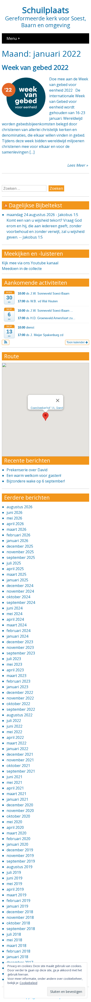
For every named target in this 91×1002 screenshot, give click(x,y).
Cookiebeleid (28, 983)
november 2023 (20, 647)
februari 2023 (18, 681)
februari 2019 (18, 900)
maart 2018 (16, 945)
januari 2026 (17, 540)
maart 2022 (16, 743)
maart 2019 (16, 894)
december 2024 (20, 585)
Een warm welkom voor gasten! (34, 475)
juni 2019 (14, 878)
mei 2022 (14, 731)
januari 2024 (17, 636)
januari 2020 (17, 844)
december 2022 (20, 692)
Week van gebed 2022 (35, 67)
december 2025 (20, 546)
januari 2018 (17, 956)
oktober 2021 (18, 765)
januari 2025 (17, 580)
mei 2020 (14, 821)
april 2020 (15, 827)
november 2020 (20, 810)
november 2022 (20, 698)
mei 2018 (14, 939)
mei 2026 (14, 518)
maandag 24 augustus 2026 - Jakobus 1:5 (42, 214)
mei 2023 (14, 664)
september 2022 (21, 709)
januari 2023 (17, 686)
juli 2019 (14, 872)
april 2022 (15, 737)
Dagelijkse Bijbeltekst (35, 205)
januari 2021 (17, 799)
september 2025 (21, 557)
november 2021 (20, 760)
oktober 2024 (18, 596)
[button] (5, 342)
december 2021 (20, 754)
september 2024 (21, 602)
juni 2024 (14, 608)
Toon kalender (75, 342)
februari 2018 (18, 951)
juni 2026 (14, 512)
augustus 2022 (19, 715)
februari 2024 (18, 630)
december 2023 (20, 641)
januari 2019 (17, 906)
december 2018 (20, 911)
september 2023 (21, 653)
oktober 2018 (18, 923)
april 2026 (15, 523)
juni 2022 (14, 726)
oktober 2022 (18, 703)
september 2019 (21, 861)
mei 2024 (14, 613)
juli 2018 (14, 934)
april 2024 (15, 619)
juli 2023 (14, 658)
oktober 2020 (18, 816)
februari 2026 (18, 535)
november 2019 (20, 855)
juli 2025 (14, 563)
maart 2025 (16, 574)
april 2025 (15, 568)
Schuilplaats (45, 9)
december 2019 (20, 849)
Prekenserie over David (27, 469)
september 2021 (21, 771)
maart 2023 (16, 675)
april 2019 (15, 889)
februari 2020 (18, 838)
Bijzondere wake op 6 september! (36, 481)
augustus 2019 (19, 866)
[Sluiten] (57, 400)
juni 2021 (14, 776)
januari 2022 (17, 748)
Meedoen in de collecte (22, 268)
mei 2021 (14, 782)
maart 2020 (16, 833)
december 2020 (20, 805)
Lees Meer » (77, 165)
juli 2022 (14, 720)
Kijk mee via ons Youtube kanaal (30, 262)
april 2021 (15, 788)
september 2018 (21, 928)
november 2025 (20, 551)
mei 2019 (14, 883)
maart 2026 (16, 529)
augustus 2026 (19, 506)
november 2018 (20, 917)
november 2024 (20, 591)
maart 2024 (16, 625)
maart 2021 (16, 793)
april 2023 (15, 670)
